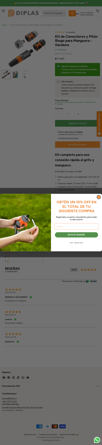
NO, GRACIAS (76, 243)
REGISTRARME (76, 234)
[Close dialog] (99, 197)
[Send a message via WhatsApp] (97, 440)
